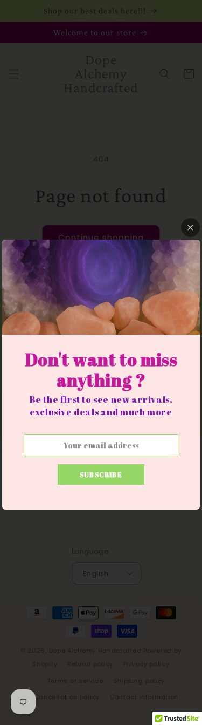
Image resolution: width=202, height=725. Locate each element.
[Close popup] (190, 227)
